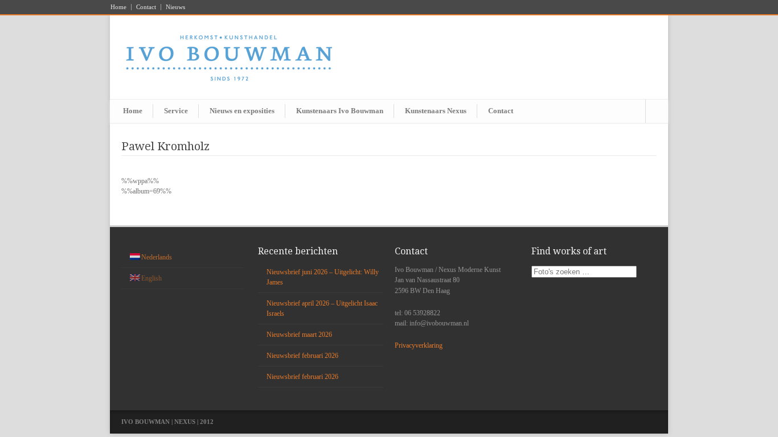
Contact (146, 7)
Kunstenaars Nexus (435, 110)
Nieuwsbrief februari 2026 (302, 356)
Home (118, 7)
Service (176, 110)
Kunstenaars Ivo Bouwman (339, 110)
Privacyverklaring (419, 345)
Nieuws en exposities (242, 110)
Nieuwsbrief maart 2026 (299, 335)
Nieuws (175, 7)
